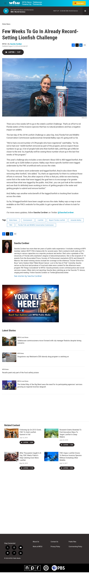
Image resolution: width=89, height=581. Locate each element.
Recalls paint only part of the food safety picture (20, 373)
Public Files (72, 542)
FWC (10, 225)
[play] (6, 11)
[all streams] (86, 11)
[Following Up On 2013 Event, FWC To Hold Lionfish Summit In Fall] (11, 433)
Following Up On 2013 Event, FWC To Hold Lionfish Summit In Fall (30, 432)
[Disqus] (44, 504)
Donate (80, 3)
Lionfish (40, 220)
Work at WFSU (37, 546)
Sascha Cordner (16, 44)
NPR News (20, 353)
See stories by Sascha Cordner (28, 276)
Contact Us (54, 542)
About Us (36, 542)
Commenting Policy (75, 546)
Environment (27, 220)
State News (6, 24)
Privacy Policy (55, 546)
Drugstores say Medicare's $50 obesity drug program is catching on (43, 357)
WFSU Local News (22, 337)
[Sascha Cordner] (7, 246)
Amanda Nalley (76, 220)
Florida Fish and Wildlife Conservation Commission (36, 225)
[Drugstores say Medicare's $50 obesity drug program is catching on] (9, 357)
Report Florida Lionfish (57, 220)
